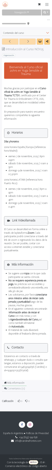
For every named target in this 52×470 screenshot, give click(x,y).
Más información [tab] (15, 382)
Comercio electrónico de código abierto (26, 466)
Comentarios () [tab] (16, 388)
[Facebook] (22, 424)
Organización (8, 55)
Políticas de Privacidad (37, 433)
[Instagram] (30, 424)
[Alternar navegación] (47, 4)
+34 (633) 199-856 (28, 437)
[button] (46, 12)
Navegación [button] (20, 12)
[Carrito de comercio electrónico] (39, 4)
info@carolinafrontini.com (28, 440)
